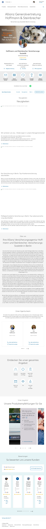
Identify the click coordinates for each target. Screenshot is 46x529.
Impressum (4, 525)
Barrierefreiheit (17, 525)
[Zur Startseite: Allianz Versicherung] (3, 2)
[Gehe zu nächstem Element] (28, 348)
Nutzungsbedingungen (27, 525)
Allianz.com (12, 526)
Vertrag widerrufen (6, 518)
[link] (23, 77)
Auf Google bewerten (36, 468)
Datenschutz (10, 525)
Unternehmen (36, 525)
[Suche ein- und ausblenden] (43, 7)
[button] (23, 43)
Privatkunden (8, 2)
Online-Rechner (5, 526)
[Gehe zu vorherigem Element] (18, 348)
